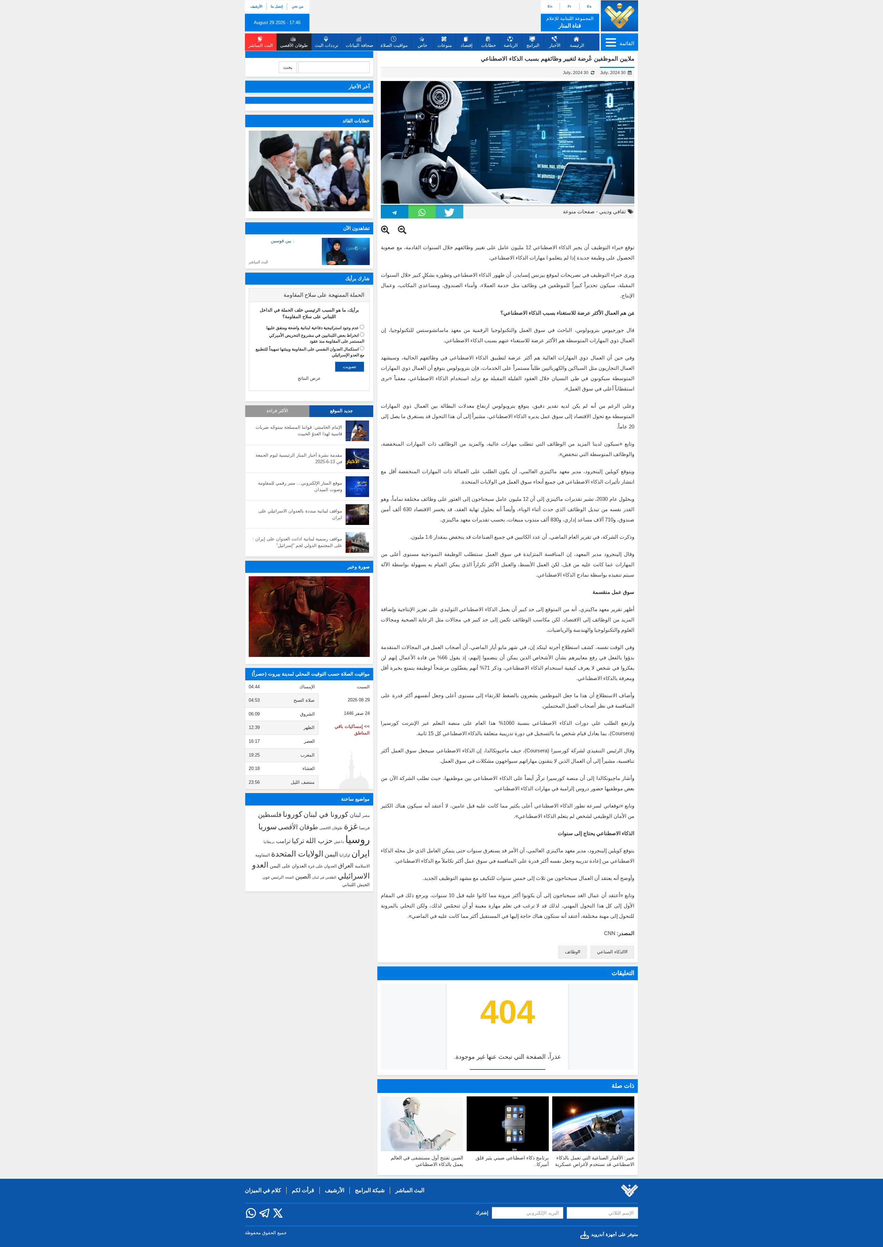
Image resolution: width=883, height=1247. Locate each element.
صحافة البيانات (359, 45)
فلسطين (269, 814)
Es (589, 6)
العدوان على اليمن (288, 866)
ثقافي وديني (612, 211)
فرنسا (364, 827)
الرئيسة (577, 45)
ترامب (283, 841)
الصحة (289, 877)
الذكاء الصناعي (611, 951)
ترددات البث (326, 45)
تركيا (298, 840)
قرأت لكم (303, 1190)
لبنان (355, 815)
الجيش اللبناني (356, 884)
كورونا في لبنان (326, 814)
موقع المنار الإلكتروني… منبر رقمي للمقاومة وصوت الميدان (300, 486)
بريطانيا (269, 842)
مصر (366, 815)
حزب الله (319, 840)
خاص (422, 45)
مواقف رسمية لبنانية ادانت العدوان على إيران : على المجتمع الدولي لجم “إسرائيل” (297, 542)
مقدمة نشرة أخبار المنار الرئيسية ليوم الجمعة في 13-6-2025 (299, 458)
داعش (339, 842)
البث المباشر (258, 262)
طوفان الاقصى (331, 828)
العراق (346, 865)
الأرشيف (256, 6)
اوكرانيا (344, 855)
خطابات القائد (356, 120)
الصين (303, 876)
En (550, 6)
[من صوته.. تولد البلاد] (309, 616)
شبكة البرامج (370, 1190)
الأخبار (554, 45)
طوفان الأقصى (298, 827)
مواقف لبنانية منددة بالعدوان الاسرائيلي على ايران (300, 514)
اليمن (331, 854)
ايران (360, 853)
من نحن (297, 6)
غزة (351, 826)
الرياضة (511, 45)
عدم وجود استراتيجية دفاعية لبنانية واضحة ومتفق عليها (312, 327)
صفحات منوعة (579, 211)
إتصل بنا (277, 6)
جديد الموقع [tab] (341, 410)
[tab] (309, 295)
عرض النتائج (309, 378)
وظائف (571, 951)
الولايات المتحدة (297, 853)
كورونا (292, 814)
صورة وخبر (358, 566)
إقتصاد (466, 45)
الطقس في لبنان (324, 877)
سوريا (267, 826)
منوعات (444, 45)
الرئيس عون (273, 877)
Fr (569, 6)
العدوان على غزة (322, 866)
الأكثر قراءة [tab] (277, 410)
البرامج (532, 45)
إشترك (482, 1212)
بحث (287, 67)
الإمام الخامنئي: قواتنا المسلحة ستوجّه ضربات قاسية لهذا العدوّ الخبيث (299, 430)
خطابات (488, 45)
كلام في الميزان (263, 1190)
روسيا (357, 839)
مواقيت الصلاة (394, 45)
